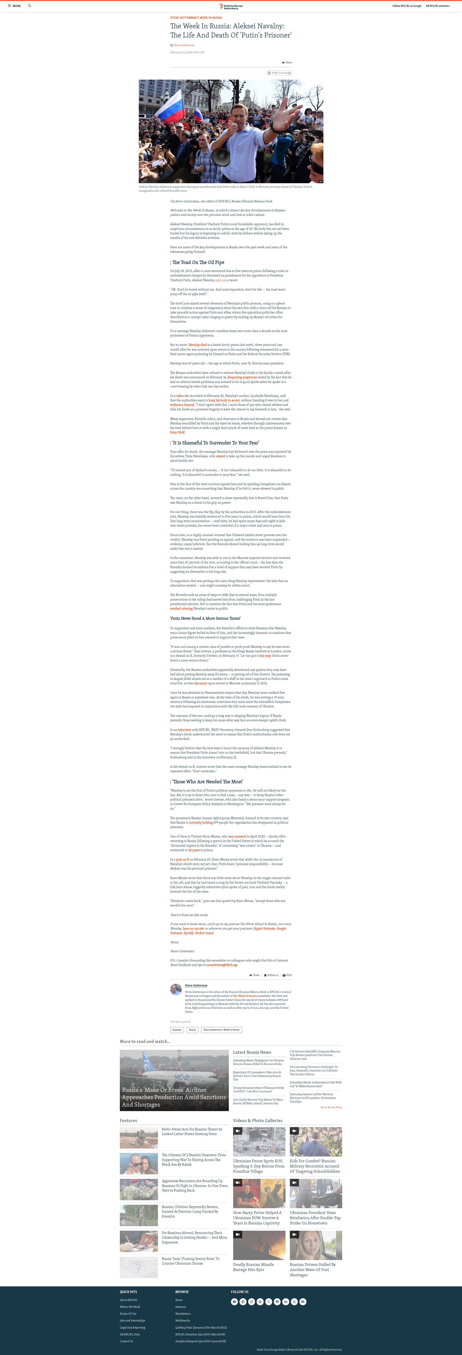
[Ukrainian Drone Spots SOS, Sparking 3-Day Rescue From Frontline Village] (259, 1141)
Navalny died (198, 345)
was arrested (237, 836)
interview (184, 730)
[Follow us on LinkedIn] (285, 1301)
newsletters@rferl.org (222, 965)
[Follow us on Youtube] (234, 1301)
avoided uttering (181, 608)
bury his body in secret (224, 400)
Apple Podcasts (264, 928)
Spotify (188, 933)
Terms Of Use (128, 1313)
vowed (220, 456)
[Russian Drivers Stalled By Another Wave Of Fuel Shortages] (316, 1245)
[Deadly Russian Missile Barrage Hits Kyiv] (259, 1245)
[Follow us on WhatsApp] (294, 1301)
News (178, 1300)
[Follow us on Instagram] (251, 1301)
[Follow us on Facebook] (277, 1301)
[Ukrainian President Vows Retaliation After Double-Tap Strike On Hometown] (316, 1193)
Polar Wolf (177, 432)
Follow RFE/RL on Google (407, 6)
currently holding (201, 822)
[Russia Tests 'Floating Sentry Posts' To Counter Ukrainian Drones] (139, 1267)
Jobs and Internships (132, 1320)
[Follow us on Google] (260, 1301)
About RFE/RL (129, 1300)
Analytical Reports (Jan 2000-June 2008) (200, 1341)
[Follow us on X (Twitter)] (268, 1301)
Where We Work (130, 1307)
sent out (220, 280)
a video (179, 396)
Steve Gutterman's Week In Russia (196, 18)
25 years (194, 850)
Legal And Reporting (132, 1327)
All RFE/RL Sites (130, 1334)
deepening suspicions (242, 377)
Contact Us (126, 1341)
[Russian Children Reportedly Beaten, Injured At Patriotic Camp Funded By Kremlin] (139, 1215)
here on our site (193, 928)
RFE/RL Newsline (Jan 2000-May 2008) (200, 1334)
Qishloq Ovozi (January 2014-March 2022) (201, 1327)
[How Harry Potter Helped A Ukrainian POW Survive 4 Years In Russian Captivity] (259, 1193)
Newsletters (182, 1313)
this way (265, 656)
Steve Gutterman (184, 45)
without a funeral (182, 405)
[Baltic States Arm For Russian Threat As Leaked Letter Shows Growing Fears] (139, 1138)
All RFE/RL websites (438, 6)
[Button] (287, 62)
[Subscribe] (302, 1301)
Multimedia (182, 1320)
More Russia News (331, 1107)
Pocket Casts (203, 933)
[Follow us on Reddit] (242, 1301)
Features (180, 1307)
